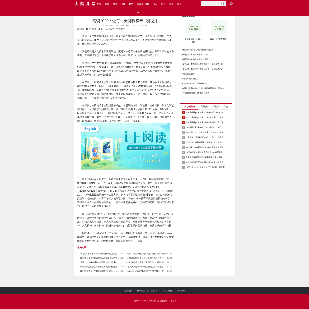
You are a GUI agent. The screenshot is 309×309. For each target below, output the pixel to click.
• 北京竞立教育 (188, 74)
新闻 (107, 4)
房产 (163, 4)
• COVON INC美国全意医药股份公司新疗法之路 (202, 64)
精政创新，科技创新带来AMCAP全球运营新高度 (206, 142)
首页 (99, 4)
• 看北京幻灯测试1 (190, 79)
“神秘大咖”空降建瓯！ (219, 39)
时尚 (131, 4)
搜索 (223, 3)
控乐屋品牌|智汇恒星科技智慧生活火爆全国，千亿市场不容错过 (206, 122)
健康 (147, 4)
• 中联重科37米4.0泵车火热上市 (195, 93)
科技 (123, 4)
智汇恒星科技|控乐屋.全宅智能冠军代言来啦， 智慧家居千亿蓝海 (206, 117)
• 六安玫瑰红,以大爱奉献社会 (194, 83)
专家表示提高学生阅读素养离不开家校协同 (98, 267)
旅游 (171, 4)
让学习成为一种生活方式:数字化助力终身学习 (147, 254)
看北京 (80, 29)
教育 (179, 4)
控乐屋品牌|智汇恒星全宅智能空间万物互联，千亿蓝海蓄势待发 (206, 112)
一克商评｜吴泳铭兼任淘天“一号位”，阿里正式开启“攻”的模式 (206, 137)
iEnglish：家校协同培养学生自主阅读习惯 (145, 271)
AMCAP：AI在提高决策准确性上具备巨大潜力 (205, 147)
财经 (115, 4)
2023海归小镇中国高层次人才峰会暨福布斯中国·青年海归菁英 (100, 258)
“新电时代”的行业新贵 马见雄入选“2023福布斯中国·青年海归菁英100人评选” (206, 132)
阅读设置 (231, 3)
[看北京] (85, 3)
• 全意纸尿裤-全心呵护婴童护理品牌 (197, 50)
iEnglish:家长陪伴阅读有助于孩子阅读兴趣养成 (100, 254)
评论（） (144, 25)
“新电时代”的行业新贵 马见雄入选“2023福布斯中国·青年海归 (100, 262)
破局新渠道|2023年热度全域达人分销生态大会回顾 (147, 267)
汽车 (155, 4)
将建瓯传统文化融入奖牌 (193, 40)
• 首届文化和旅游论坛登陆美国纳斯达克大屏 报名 (203, 88)
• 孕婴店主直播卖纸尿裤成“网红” (196, 54)
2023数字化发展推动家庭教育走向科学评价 (146, 262)
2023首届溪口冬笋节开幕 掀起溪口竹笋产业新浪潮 (147, 258)
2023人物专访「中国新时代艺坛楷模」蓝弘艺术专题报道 (100, 271)
